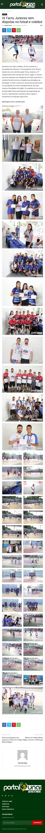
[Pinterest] (14, 30)
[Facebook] (4, 30)
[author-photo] (22, 760)
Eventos (9, 11)
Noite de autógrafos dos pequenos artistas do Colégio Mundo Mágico (12, 740)
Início (3, 11)
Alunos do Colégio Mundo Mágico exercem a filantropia (33, 739)
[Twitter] (9, 30)
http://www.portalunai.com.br (22, 766)
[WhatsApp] (19, 30)
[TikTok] (9, 796)
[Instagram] (5, 796)
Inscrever (37, 822)
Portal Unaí (8, 25)
